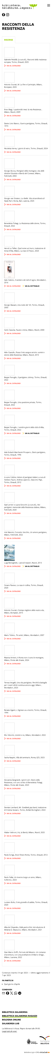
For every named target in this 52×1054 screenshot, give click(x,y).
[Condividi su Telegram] (19, 993)
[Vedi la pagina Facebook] (3, 14)
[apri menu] (48, 5)
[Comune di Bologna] (32, 1042)
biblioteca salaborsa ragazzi (19, 1016)
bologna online (11, 1020)
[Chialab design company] (37, 1050)
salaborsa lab (10, 1023)
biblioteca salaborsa (15, 1012)
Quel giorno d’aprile (12, 984)
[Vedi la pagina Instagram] (7, 14)
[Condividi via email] (3, 993)
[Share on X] (11, 993)
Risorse (8, 39)
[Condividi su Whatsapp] (15, 993)
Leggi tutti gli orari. (9, 1031)
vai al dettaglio (32, 286)
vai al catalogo (14, 66)
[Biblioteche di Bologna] (45, 1040)
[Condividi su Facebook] (7, 993)
